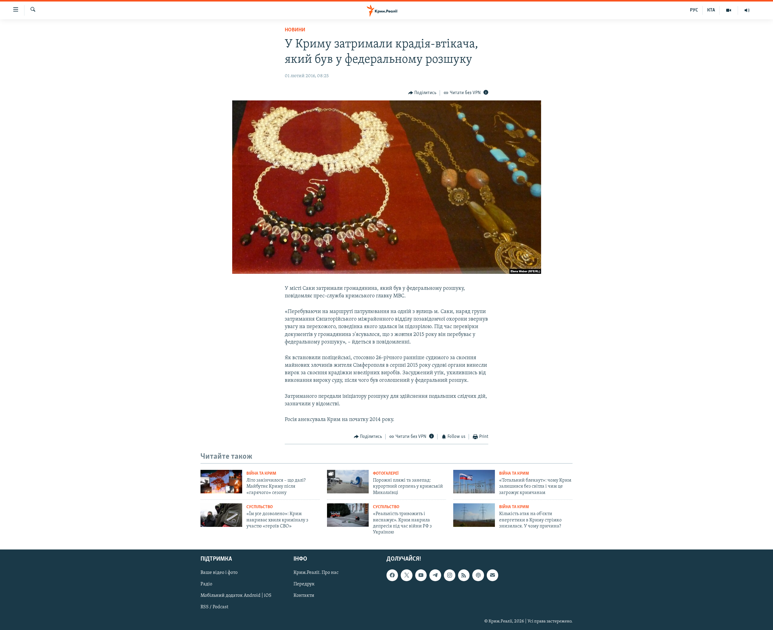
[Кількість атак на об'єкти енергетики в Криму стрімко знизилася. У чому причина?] (474, 515)
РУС (694, 10)
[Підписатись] (492, 575)
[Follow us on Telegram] (435, 575)
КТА (711, 10)
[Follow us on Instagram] (449, 575)
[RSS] (464, 575)
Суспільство (259, 507)
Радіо (206, 584)
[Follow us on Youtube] (421, 575)
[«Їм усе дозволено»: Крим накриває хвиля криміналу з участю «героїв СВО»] (221, 515)
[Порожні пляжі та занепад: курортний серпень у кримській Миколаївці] (348, 481)
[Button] (422, 93)
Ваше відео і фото (219, 572)
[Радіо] (747, 10)
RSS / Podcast (214, 607)
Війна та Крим (261, 473)
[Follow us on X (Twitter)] (406, 575)
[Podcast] (478, 575)
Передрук (304, 584)
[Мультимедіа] (729, 10)
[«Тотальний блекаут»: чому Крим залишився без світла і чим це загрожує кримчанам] (474, 481)
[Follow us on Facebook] (392, 575)
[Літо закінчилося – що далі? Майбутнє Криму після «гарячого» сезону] (221, 481)
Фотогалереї (386, 473)
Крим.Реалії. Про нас (315, 572)
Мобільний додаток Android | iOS (235, 595)
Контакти (303, 595)
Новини (295, 30)
